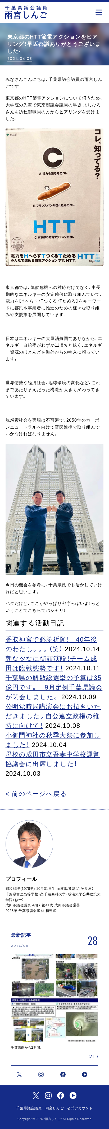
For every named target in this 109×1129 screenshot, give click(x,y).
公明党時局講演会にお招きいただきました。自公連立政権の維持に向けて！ (53, 716)
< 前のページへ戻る (36, 793)
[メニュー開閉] (100, 10)
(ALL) (93, 1057)
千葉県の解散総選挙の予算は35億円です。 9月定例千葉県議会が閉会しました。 (54, 687)
